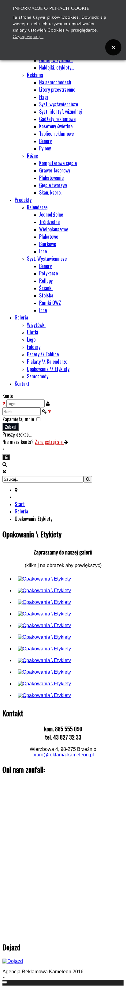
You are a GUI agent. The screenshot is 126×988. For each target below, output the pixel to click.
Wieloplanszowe (53, 229)
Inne (43, 251)
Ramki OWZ (50, 302)
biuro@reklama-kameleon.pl (63, 754)
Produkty (23, 199)
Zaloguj (10, 427)
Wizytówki (36, 324)
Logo (31, 339)
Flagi (43, 96)
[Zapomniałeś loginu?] (4, 403)
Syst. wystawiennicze (58, 104)
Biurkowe (47, 244)
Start (20, 504)
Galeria (21, 317)
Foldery (33, 346)
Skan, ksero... (51, 192)
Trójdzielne (49, 221)
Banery (45, 141)
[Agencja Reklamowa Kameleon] (44, 578)
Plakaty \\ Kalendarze (47, 361)
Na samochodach (55, 82)
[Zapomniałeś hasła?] (49, 411)
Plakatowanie (51, 177)
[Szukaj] (87, 479)
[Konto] (6, 457)
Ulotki (32, 332)
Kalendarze (37, 207)
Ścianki (46, 288)
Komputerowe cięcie (58, 163)
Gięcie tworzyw (53, 185)
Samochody (37, 376)
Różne (32, 155)
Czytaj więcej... (28, 36)
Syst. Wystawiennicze (47, 258)
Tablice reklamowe (56, 133)
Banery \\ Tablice (43, 354)
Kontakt (22, 383)
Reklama (35, 74)
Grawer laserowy (54, 170)
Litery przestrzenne (57, 89)
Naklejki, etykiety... (56, 67)
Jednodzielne (51, 214)
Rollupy (46, 280)
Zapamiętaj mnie (18, 419)
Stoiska (46, 295)
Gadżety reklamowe (57, 119)
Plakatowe (48, 236)
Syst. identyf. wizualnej (60, 111)
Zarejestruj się (49, 441)
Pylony (45, 148)
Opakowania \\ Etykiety (48, 369)
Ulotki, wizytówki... (56, 60)
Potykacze (48, 273)
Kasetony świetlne (55, 126)
